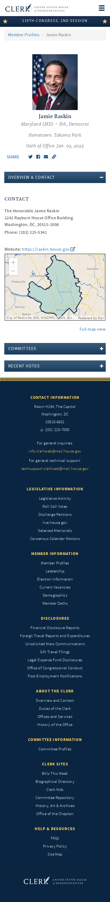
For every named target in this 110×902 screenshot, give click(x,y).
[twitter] (30, 157)
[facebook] (38, 157)
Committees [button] (22, 348)
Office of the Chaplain (55, 813)
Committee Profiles (55, 749)
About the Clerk (55, 691)
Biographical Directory (55, 781)
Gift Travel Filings (55, 652)
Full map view (92, 329)
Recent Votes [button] (24, 366)
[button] (13, 262)
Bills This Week (55, 773)
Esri (101, 318)
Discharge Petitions (55, 514)
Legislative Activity (55, 498)
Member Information (54, 553)
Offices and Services (55, 716)
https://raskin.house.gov (46, 249)
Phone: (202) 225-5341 (26, 232)
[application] (55, 287)
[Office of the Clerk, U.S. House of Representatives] (36, 8)
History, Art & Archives (55, 805)
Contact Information (55, 397)
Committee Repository (55, 797)
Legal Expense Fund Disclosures (55, 660)
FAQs (55, 838)
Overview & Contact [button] (31, 177)
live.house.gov (55, 522)
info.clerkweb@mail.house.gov (55, 451)
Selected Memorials (55, 530)
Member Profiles (24, 35)
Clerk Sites (55, 764)
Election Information (55, 579)
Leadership (55, 571)
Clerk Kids (55, 789)
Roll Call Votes (54, 506)
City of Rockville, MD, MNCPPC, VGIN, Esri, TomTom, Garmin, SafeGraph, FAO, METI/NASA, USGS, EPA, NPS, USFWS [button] (41, 318)
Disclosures (55, 618)
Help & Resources (55, 828)
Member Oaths (55, 603)
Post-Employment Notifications (55, 676)
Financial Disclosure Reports (54, 627)
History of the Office (54, 724)
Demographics (55, 595)
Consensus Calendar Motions (55, 538)
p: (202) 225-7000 (55, 429)
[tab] (55, 177)
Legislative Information (55, 489)
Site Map (55, 854)
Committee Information (55, 739)
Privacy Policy (55, 846)
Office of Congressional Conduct (55, 668)
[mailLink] (45, 157)
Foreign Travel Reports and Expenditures (55, 635)
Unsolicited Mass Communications (55, 644)
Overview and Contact (55, 700)
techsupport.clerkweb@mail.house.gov (55, 468)
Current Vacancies (55, 587)
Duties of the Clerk (55, 708)
